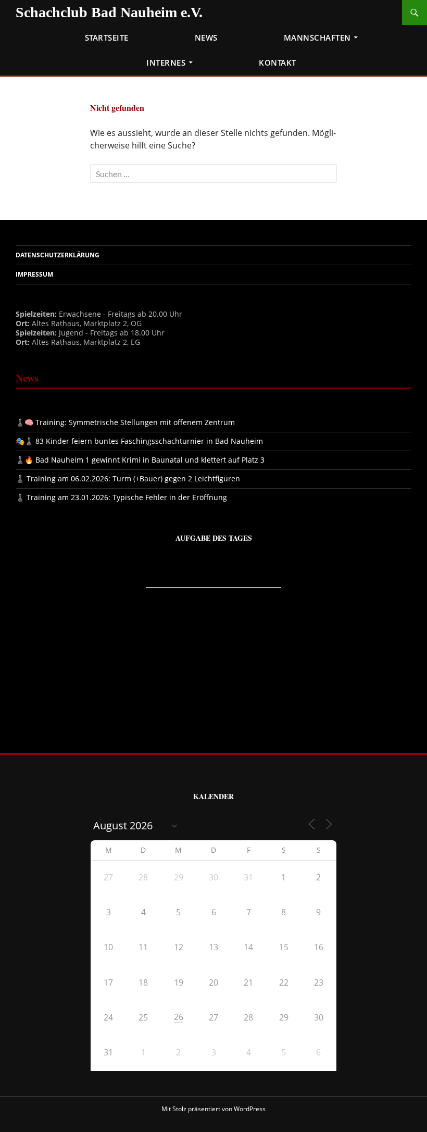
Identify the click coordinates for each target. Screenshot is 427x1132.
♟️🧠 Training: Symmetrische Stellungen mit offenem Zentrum (125, 422)
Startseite (107, 37)
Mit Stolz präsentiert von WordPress (213, 1108)
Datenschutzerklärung (57, 255)
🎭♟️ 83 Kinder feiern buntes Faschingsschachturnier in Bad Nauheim (139, 441)
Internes (165, 62)
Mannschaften (317, 37)
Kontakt (277, 62)
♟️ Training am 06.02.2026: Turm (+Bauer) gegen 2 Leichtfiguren (128, 478)
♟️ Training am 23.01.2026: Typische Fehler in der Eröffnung (121, 497)
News (206, 37)
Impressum (34, 274)
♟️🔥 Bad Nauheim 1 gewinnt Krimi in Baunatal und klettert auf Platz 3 (140, 460)
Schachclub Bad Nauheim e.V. (109, 12)
